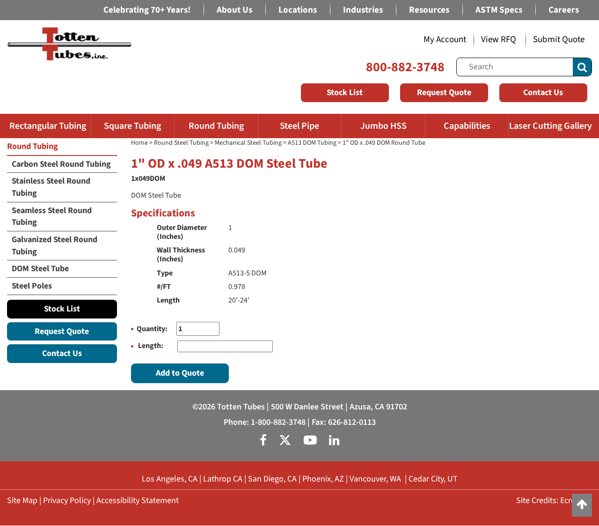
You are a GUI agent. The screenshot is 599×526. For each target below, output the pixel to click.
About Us (234, 10)
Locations (297, 10)
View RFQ (498, 39)
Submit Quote (558, 39)
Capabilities (467, 126)
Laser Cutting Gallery (550, 126)
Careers (563, 10)
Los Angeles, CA (169, 479)
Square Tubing (132, 126)
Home (139, 143)
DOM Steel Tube (40, 268)
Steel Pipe (299, 126)
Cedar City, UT (433, 479)
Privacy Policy (67, 500)
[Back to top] (582, 505)
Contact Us (543, 92)
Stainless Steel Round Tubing (51, 187)
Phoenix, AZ (323, 479)
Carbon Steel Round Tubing (61, 164)
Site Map (22, 500)
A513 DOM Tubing (312, 143)
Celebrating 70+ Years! (146, 10)
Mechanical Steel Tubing (248, 143)
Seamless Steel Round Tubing (52, 217)
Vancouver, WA (375, 479)
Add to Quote (180, 373)
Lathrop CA (222, 479)
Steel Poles (32, 286)
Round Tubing (216, 126)
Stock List (345, 92)
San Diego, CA (272, 479)
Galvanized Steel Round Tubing (54, 246)
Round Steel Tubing (181, 143)
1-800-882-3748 (278, 422)
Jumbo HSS (383, 126)
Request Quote (444, 92)
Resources (429, 10)
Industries (363, 10)
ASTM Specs (498, 10)
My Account (445, 39)
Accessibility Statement (137, 500)
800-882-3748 (405, 67)
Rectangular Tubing (47, 126)
